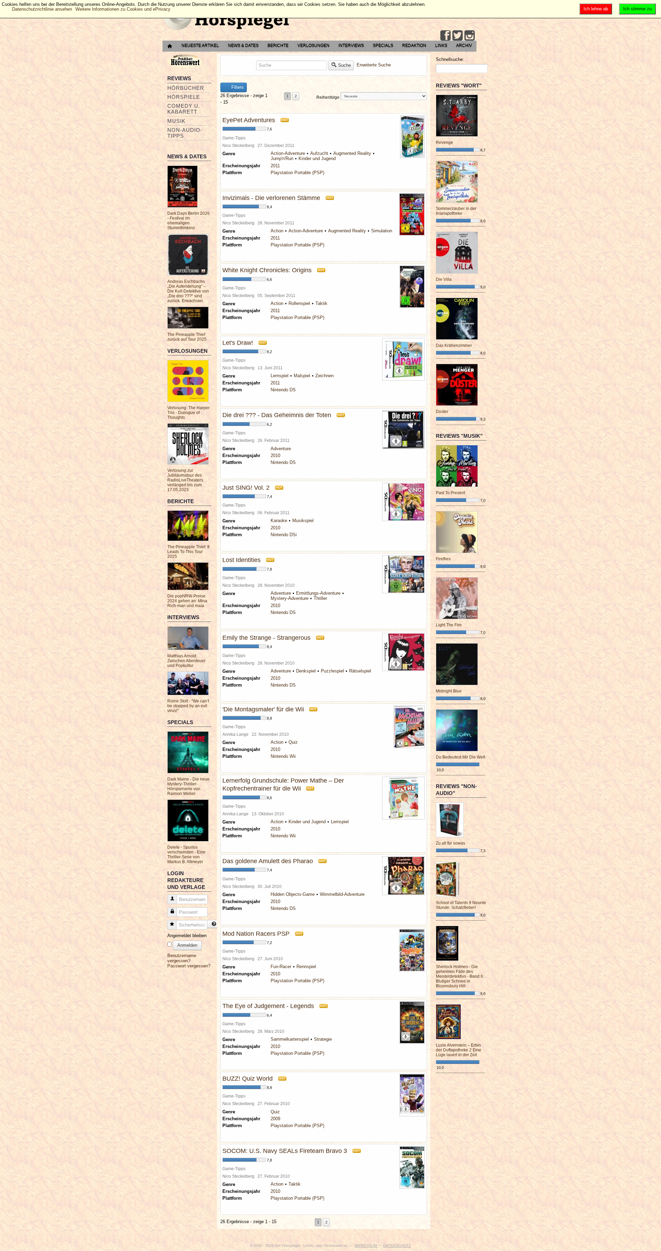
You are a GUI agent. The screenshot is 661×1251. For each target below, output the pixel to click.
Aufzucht (319, 153)
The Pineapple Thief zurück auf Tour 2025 (187, 337)
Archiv (464, 45)
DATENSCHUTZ (397, 1245)
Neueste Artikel (200, 45)
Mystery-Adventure (289, 598)
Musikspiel (303, 520)
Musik (176, 121)
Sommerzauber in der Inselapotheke (456, 211)
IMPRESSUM (366, 1245)
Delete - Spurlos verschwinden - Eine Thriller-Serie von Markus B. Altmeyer (186, 854)
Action (277, 230)
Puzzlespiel (332, 671)
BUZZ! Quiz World (247, 1078)
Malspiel (302, 375)
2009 (275, 1118)
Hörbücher (185, 88)
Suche (344, 65)
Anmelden (187, 945)
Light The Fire (449, 625)
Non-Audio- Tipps (184, 133)
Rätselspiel (360, 671)
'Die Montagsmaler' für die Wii (264, 709)
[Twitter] (457, 35)
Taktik (321, 303)
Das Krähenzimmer (454, 345)
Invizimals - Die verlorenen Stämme (271, 197)
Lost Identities (241, 559)
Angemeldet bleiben (187, 935)
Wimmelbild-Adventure (342, 894)
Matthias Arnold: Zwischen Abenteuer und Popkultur (186, 661)
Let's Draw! (237, 342)
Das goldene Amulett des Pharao (267, 861)
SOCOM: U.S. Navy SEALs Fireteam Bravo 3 (284, 1150)
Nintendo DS (283, 389)
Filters (237, 87)
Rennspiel (306, 966)
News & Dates (243, 45)
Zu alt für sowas (450, 843)
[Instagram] (469, 35)
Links (441, 45)
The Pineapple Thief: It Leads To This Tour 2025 (188, 551)
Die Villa (444, 279)
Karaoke (279, 520)
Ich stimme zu (637, 8)
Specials (383, 45)
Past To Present (450, 492)
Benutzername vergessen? (181, 958)
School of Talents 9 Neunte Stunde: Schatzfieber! (461, 905)
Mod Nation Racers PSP (256, 933)
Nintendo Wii (283, 756)
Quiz (293, 742)
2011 (275, 165)
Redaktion (414, 45)
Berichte (277, 45)
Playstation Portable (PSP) (297, 172)
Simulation (381, 230)
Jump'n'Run (282, 158)
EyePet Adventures (248, 120)
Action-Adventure (288, 153)
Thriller (320, 598)
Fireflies (443, 558)
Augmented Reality (352, 153)
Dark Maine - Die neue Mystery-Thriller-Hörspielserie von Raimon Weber (188, 786)
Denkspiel (306, 671)
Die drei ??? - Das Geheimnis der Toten (276, 415)
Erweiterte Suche (374, 64)
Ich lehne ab (596, 8)
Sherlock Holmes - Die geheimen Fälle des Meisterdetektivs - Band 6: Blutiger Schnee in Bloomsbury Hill (460, 976)
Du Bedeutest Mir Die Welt (460, 757)
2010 (275, 455)
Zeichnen (324, 375)
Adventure (281, 448)
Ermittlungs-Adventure (318, 593)
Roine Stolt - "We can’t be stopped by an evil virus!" (188, 706)
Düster (442, 411)
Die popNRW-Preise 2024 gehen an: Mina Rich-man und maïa (187, 601)
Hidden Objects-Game (293, 894)
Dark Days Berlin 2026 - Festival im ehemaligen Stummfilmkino (188, 220)
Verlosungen (313, 45)
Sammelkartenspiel (290, 1039)
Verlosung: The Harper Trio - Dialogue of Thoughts (188, 412)
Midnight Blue (449, 691)
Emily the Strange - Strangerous (266, 637)
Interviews (351, 45)
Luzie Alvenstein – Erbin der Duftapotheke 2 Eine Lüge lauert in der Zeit (458, 1050)
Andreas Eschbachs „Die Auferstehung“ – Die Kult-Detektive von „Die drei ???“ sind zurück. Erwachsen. (188, 291)
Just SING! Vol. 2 (246, 487)
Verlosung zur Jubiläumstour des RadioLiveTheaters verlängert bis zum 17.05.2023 (185, 480)
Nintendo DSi (284, 534)
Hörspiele (183, 97)
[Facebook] (445, 35)
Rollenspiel (299, 303)
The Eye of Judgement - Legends (268, 1006)
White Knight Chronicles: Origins (267, 270)
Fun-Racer (281, 966)
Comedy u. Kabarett (183, 109)
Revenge (444, 142)
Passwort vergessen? (188, 965)
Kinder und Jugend (317, 158)
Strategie (323, 1039)
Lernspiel (279, 375)
